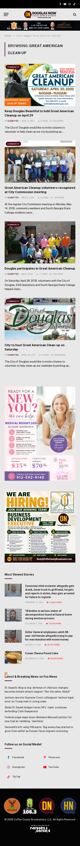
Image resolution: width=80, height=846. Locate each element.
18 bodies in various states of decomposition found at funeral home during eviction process (48, 614)
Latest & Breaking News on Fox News (31, 676)
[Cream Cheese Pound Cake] (13, 657)
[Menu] (6, 14)
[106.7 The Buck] (12, 806)
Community (13, 67)
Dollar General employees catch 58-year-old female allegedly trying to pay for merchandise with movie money (49, 636)
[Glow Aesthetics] (40, 434)
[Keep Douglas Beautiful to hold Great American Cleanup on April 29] (40, 85)
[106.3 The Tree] (30, 806)
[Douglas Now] (40, 14)
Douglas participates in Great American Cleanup (40, 268)
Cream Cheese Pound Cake (41, 653)
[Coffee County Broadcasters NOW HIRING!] (40, 526)
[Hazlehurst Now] (68, 806)
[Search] (74, 14)
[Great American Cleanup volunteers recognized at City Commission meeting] (40, 162)
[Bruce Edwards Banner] (40, 25)
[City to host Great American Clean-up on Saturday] (40, 319)
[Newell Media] (40, 829)
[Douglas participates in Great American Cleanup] (40, 242)
